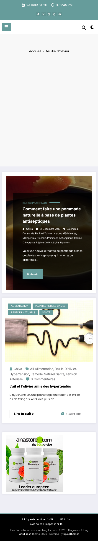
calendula (72, 228)
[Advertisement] (49, 109)
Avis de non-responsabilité (46, 524)
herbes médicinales (65, 233)
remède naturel (43, 374)
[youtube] (60, 14)
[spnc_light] (92, 28)
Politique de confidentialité (37, 519)
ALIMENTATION (19, 305)
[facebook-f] (38, 14)
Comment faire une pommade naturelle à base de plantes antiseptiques (52, 215)
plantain (41, 238)
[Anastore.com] (34, 463)
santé (60, 374)
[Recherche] (84, 28)
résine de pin (44, 242)
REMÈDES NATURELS (32, 203)
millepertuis (29, 238)
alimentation (44, 369)
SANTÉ (44, 203)
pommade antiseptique (60, 238)
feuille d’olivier (44, 233)
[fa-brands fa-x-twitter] (43, 14)
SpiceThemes (71, 534)
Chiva (29, 228)
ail (32, 369)
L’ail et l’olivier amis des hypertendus (40, 386)
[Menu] (6, 27)
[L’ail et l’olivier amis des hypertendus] (49, 331)
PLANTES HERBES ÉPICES (50, 305)
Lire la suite (32, 274)
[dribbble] (49, 14)
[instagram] (54, 14)
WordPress (25, 534)
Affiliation (65, 519)
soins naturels (61, 242)
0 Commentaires (43, 379)
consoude (28, 233)
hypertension (19, 374)
